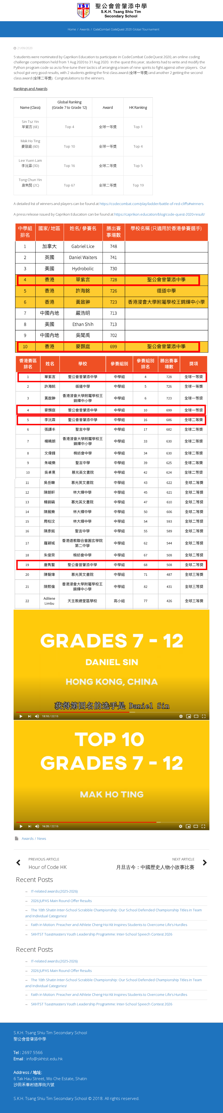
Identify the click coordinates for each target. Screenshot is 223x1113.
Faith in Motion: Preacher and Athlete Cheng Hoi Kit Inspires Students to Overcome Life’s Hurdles (109, 924)
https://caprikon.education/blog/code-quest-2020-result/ (159, 214)
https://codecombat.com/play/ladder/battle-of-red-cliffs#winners (151, 203)
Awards (84, 29)
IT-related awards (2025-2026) (54, 891)
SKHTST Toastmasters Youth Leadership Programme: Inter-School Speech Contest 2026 (101, 934)
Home (72, 29)
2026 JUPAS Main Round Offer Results (61, 900)
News (41, 838)
